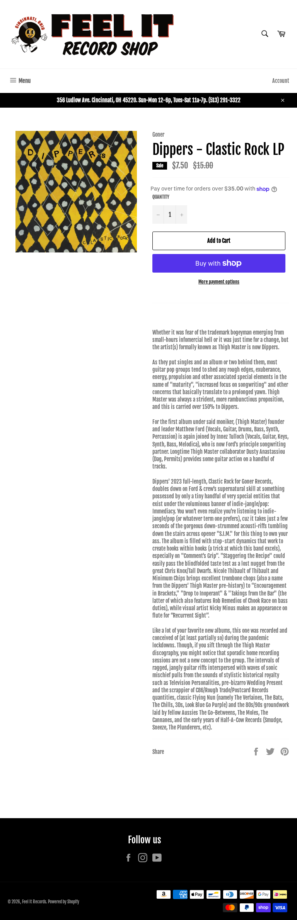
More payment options (218, 282)
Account (280, 80)
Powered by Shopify (63, 902)
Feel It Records (34, 902)
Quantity (160, 197)
